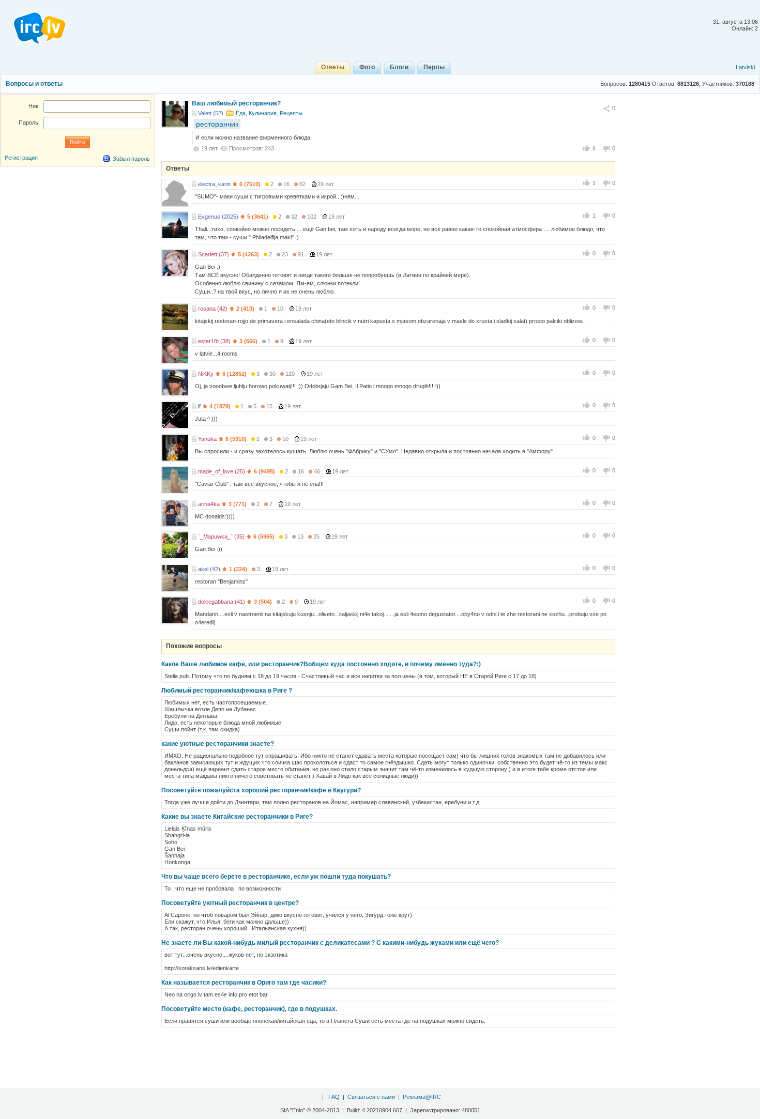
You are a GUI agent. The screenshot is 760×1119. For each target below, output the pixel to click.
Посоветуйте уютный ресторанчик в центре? (230, 903)
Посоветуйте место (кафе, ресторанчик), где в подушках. (249, 1009)
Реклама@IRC (422, 1097)
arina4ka (209, 504)
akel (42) (209, 569)
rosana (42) (212, 308)
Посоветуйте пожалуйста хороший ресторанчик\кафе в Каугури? (261, 790)
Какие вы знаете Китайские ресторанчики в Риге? (237, 816)
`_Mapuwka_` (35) (221, 536)
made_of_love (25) (221, 471)
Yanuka (207, 439)
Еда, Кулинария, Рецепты (269, 113)
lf (199, 406)
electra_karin (214, 184)
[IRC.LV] (33, 24)
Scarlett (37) (213, 254)
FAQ (334, 1097)
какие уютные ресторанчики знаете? (217, 743)
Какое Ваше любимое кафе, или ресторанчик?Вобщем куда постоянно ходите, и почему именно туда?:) (321, 664)
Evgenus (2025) (218, 216)
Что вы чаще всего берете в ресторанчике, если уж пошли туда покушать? (276, 876)
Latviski (745, 67)
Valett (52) (210, 113)
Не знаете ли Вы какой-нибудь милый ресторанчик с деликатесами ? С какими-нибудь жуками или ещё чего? (330, 942)
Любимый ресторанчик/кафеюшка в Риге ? (226, 690)
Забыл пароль (131, 159)
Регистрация (21, 158)
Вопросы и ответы (34, 83)
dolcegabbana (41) (221, 602)
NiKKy (206, 374)
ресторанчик (217, 124)
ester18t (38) (214, 341)
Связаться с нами (371, 1097)
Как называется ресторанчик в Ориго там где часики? (243, 982)
